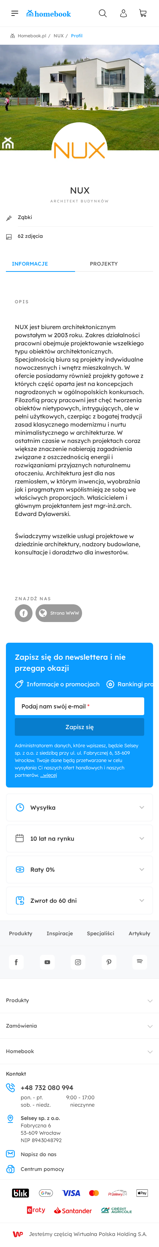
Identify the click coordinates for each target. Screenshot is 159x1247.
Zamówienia (21, 1025)
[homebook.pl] (49, 13)
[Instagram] (78, 962)
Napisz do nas (39, 1154)
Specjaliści (100, 933)
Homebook (20, 1051)
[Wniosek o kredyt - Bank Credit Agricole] (116, 1210)
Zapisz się (79, 727)
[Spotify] (139, 962)
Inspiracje (60, 933)
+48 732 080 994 (47, 1087)
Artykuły (139, 933)
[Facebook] (16, 962)
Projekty (104, 263)
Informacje (30, 263)
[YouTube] (47, 962)
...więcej (48, 775)
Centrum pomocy (42, 1169)
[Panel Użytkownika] (123, 13)
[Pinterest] (109, 962)
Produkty (20, 933)
